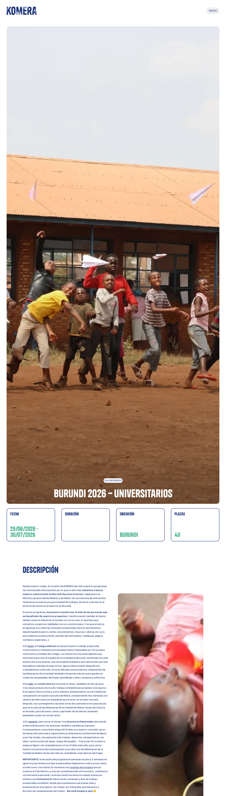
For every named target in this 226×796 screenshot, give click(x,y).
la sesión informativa (81, 767)
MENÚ (213, 10)
